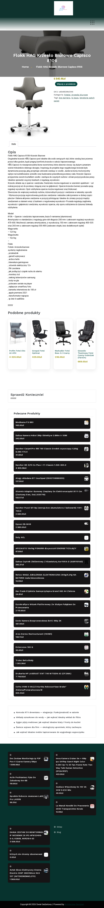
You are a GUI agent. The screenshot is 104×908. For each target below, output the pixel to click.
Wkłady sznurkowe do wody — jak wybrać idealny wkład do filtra (48, 717)
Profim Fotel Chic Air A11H (17, 352)
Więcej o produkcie (66, 84)
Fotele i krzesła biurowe (76, 95)
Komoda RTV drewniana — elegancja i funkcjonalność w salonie (47, 712)
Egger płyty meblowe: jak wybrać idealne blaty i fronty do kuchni (48, 722)
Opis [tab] (13, 144)
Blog (59, 832)
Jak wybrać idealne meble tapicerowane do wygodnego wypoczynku (50, 732)
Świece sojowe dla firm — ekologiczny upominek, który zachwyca (48, 727)
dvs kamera (64, 98)
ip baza (75, 98)
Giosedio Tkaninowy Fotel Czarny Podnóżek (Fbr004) (86, 354)
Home (25, 66)
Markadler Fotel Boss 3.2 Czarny (62, 352)
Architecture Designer (74, 904)
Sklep (59, 827)
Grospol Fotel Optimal (38, 352)
